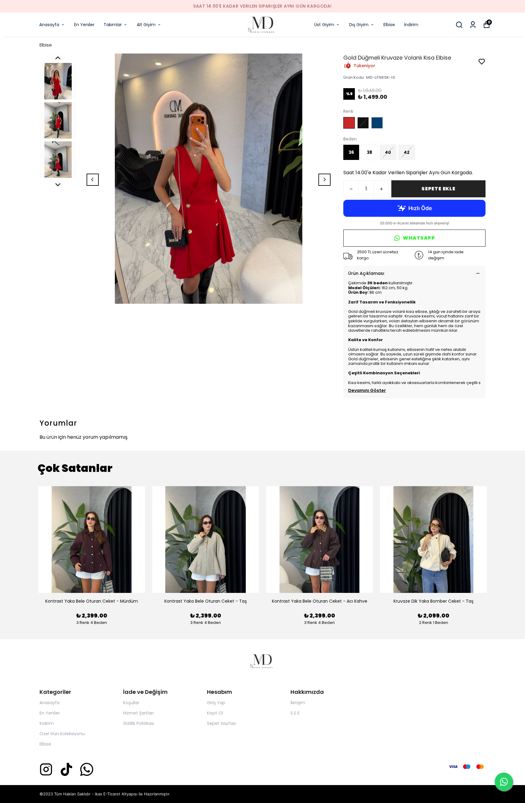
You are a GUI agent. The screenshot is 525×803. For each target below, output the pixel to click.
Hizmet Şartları (138, 713)
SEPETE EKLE (438, 188)
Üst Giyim (324, 25)
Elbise (389, 25)
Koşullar (131, 703)
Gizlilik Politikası (138, 723)
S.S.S (295, 713)
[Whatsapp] (86, 769)
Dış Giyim (359, 25)
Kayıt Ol (215, 713)
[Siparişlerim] (473, 25)
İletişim (297, 703)
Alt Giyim (146, 25)
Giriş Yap (216, 703)
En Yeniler (84, 25)
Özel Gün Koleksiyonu (62, 734)
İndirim (411, 25)
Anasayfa (49, 25)
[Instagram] (46, 769)
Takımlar (113, 25)
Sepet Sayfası (221, 723)
